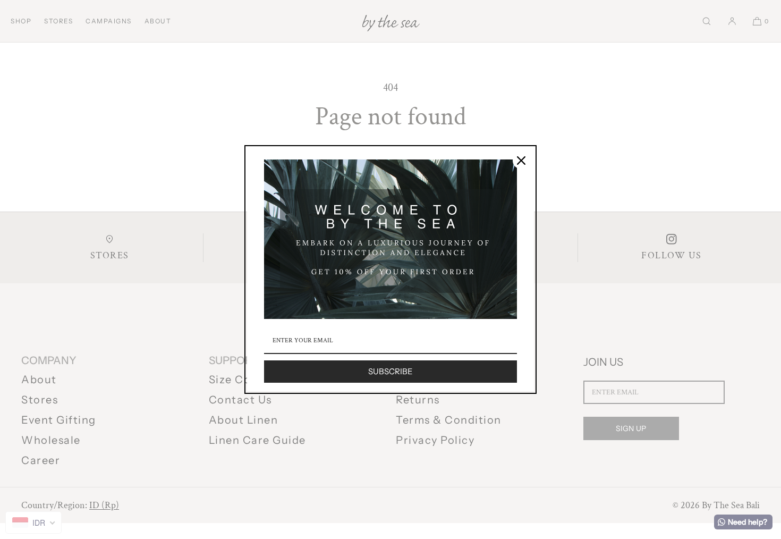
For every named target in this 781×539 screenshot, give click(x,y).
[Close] (521, 160)
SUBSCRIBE (390, 371)
